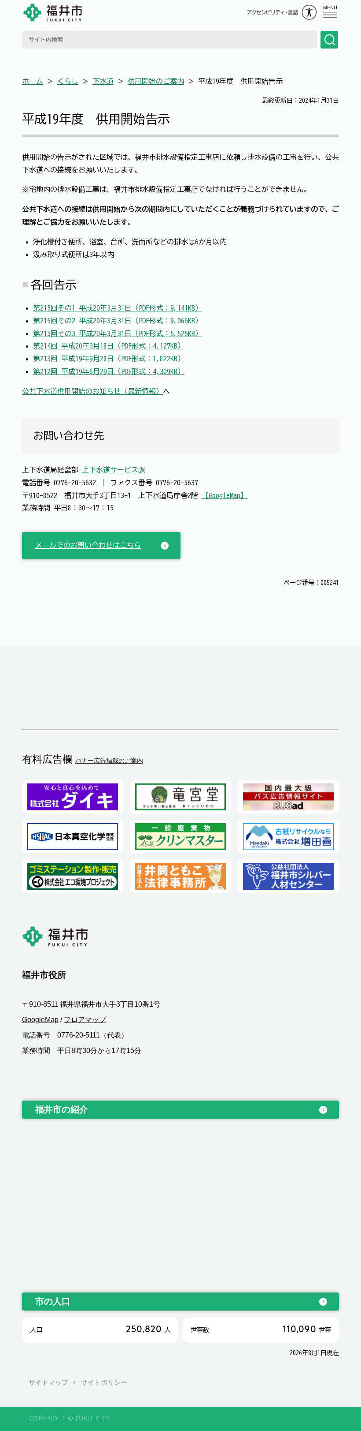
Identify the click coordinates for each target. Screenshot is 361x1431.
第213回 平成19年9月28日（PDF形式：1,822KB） (108, 358)
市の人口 (52, 1301)
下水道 (103, 81)
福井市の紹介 (61, 1109)
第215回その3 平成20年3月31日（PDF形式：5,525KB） (117, 333)
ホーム (32, 81)
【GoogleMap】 (224, 495)
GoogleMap (40, 1019)
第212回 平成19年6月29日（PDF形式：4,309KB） (108, 371)
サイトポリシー (104, 1382)
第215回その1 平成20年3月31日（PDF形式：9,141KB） (117, 307)
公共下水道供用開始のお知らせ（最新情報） (92, 391)
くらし (67, 81)
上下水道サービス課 (113, 469)
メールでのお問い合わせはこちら (88, 545)
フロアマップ (85, 1019)
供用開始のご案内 (156, 81)
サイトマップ (48, 1382)
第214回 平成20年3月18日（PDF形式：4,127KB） (108, 345)
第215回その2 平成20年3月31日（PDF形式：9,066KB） (117, 320)
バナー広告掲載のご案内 (109, 760)
